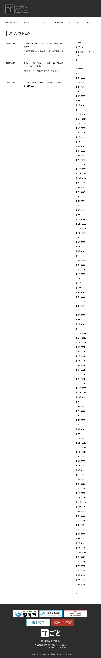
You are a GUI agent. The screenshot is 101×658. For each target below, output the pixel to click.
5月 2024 (81, 201)
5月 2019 (81, 475)
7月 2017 (81, 566)
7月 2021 (81, 356)
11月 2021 (82, 338)
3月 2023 (81, 265)
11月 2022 (82, 283)
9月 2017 (81, 557)
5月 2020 (81, 420)
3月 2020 (81, 429)
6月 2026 (81, 87)
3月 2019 (81, 484)
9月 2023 (81, 238)
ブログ (80, 47)
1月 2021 (81, 384)
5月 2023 (81, 256)
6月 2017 (81, 571)
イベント (27, 22)
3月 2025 (81, 155)
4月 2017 (81, 580)
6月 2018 (81, 525)
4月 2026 (81, 96)
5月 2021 (81, 365)
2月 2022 (81, 324)
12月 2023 (82, 224)
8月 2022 (81, 297)
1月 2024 (81, 219)
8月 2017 (81, 561)
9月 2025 (81, 128)
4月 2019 (81, 479)
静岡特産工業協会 (12, 22)
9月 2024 (81, 183)
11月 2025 (82, 119)
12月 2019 (82, 443)
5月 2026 (81, 92)
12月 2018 (82, 498)
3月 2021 (81, 374)
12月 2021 (82, 333)
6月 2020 (81, 415)
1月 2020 (81, 438)
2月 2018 (81, 543)
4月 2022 (81, 315)
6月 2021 (81, 361)
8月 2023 (81, 242)
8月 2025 (81, 133)
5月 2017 (81, 575)
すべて (80, 73)
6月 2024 (81, 196)
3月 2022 (81, 320)
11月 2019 (82, 447)
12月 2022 (82, 279)
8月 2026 (81, 78)
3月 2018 (81, 539)
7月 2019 (81, 466)
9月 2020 (81, 402)
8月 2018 (81, 516)
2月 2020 (81, 434)
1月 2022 (81, 329)
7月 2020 (81, 411)
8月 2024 (81, 187)
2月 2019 (81, 488)
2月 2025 (81, 160)
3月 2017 (81, 584)
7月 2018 (81, 520)
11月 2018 (82, 502)
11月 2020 (82, 393)
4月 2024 (81, 206)
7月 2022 (81, 301)
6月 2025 (81, 142)
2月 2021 (81, 379)
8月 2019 (81, 461)
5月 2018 (81, 530)
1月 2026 (81, 110)
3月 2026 (81, 101)
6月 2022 (81, 306)
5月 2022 (81, 311)
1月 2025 (81, 165)
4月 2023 (81, 260)
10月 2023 (82, 233)
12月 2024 (82, 169)
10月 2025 (82, 123)
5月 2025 (81, 146)
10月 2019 (82, 452)
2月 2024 (81, 215)
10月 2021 (82, 342)
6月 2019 (81, 470)
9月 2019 (81, 457)
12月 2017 (82, 548)
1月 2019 (81, 493)
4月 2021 (81, 370)
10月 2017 (82, 552)
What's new (58, 22)
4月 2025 (81, 151)
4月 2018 (81, 534)
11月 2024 (82, 174)
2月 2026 (81, 105)
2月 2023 (81, 269)
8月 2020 (81, 406)
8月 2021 (81, 352)
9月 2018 (81, 511)
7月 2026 (81, 82)
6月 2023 (81, 251)
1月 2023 (81, 274)
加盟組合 (42, 22)
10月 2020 (82, 397)
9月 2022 (81, 292)
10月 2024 (82, 178)
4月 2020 (81, 425)
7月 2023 (81, 247)
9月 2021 (81, 347)
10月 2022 (82, 288)
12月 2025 (82, 114)
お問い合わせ (73, 22)
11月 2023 (82, 228)
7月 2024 (81, 192)
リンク (89, 22)
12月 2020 (82, 388)
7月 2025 (81, 137)
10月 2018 (82, 507)
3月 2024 (81, 210)
